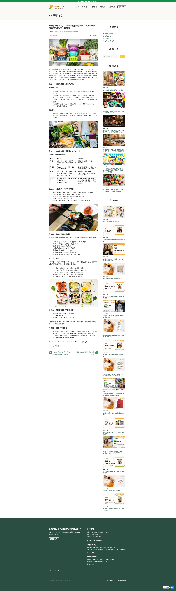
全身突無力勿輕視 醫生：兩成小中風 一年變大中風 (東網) (113, 112)
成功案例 (112, 7)
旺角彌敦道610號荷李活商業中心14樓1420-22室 (101, 547)
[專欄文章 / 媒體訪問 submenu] (114, 33)
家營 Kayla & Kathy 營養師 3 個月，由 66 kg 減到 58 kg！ (113, 259)
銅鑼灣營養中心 (92, 556)
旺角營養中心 (91, 545)
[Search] (122, 56)
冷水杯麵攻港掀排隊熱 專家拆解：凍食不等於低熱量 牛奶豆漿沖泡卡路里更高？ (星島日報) (114, 170)
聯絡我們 (121, 7)
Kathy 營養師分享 (76, 31)
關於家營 (84, 7)
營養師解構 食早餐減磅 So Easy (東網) (113, 90)
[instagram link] (50, 570)
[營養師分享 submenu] (110, 38)
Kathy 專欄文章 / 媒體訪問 (68, 31)
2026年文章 (61, 31)
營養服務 (94, 7)
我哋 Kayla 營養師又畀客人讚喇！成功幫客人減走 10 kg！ (113, 336)
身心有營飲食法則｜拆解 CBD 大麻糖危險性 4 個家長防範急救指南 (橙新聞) (114, 190)
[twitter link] (53, 570)
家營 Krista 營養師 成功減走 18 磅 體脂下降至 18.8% (113, 509)
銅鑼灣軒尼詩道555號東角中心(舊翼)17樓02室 (100, 559)
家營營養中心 (56, 35)
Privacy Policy (110, 580)
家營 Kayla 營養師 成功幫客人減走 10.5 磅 (113, 413)
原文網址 (56, 346)
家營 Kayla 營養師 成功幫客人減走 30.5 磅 (113, 355)
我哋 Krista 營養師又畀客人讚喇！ (112, 491)
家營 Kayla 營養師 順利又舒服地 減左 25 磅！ (114, 240)
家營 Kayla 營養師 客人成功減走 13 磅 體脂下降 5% (113, 433)
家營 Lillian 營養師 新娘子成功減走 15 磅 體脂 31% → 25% (113, 297)
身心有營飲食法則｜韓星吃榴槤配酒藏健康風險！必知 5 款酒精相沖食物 (113, 131)
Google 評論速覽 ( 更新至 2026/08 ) (112, 221)
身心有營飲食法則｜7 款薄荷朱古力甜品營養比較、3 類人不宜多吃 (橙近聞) (113, 150)
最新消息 (102, 7)
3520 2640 (91, 552)
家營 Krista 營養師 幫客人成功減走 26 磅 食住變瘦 (113, 316)
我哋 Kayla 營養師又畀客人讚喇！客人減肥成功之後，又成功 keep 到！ (113, 374)
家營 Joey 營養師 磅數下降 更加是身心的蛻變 (113, 472)
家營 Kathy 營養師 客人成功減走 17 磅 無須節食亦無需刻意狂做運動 (113, 394)
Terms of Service (122, 580)
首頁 (77, 7)
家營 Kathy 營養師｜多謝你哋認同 (112, 278)
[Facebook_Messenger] (172, 587)
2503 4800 (91, 564)
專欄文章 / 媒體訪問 (54, 31)
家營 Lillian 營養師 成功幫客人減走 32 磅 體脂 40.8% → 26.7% (113, 452)
